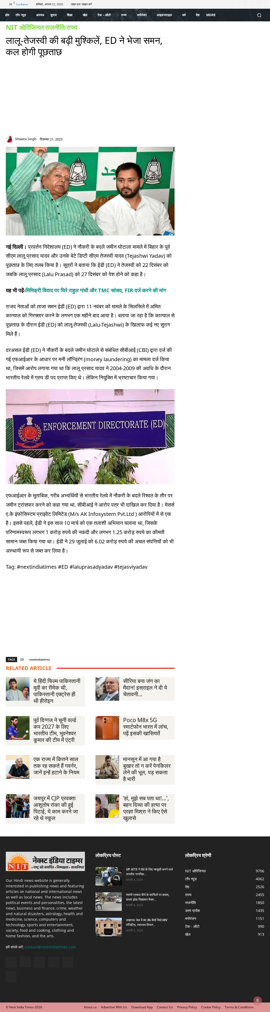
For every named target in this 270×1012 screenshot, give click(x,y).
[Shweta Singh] (10, 139)
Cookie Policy (210, 1007)
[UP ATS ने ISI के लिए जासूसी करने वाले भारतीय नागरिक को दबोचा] (108, 876)
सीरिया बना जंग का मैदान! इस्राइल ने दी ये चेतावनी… (145, 687)
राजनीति (55, 27)
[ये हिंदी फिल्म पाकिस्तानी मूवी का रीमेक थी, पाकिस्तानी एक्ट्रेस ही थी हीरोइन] (18, 689)
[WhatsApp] (172, 140)
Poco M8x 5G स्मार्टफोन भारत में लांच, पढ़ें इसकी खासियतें (145, 726)
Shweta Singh (25, 139)
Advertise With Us (114, 1007)
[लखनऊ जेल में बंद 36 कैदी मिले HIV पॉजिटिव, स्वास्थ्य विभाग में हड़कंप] (108, 927)
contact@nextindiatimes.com (50, 946)
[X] (255, 4)
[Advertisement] (90, 99)
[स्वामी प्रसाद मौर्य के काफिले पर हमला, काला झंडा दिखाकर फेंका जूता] (108, 901)
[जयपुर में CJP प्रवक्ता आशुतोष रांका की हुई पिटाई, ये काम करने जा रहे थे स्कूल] (18, 806)
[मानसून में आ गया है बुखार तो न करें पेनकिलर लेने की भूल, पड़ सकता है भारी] (107, 767)
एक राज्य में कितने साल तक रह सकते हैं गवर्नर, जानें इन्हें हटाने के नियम (56, 765)
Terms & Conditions (239, 1007)
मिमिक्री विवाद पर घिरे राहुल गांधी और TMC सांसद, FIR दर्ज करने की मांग (96, 290)
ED (22, 659)
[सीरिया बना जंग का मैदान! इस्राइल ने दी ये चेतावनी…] (107, 689)
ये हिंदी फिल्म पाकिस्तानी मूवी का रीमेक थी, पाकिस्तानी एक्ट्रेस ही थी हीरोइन (56, 690)
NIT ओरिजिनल (25, 27)
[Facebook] (242, 4)
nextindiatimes (39, 659)
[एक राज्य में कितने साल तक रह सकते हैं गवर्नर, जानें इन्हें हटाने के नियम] (18, 767)
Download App (142, 1007)
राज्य (72, 27)
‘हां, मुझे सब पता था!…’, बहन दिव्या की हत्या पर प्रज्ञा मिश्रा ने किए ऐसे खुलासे (146, 808)
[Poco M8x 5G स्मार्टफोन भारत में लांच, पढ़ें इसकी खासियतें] (107, 728)
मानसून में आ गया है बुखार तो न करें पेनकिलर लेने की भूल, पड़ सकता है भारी (147, 769)
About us (90, 1007)
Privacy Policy (187, 1007)
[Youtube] (262, 4)
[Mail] (153, 140)
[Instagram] (248, 4)
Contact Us (165, 1007)
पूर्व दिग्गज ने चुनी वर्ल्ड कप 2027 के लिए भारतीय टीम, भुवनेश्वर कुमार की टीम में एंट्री (54, 729)
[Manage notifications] (257, 1000)
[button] (259, 15)
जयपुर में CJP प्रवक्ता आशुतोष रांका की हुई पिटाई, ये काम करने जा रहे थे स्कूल (55, 808)
